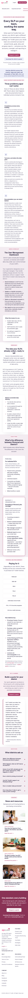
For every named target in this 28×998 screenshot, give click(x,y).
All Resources (18, 962)
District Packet (18, 959)
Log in (14, 2)
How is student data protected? (12, 786)
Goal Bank (17, 940)
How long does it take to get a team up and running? (12, 790)
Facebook (4, 978)
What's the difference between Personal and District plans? (12, 759)
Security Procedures (7, 964)
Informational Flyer (20, 957)
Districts (25, 8)
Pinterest (4, 985)
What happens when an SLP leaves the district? (13, 764)
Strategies (17, 942)
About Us (4, 973)
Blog (3, 975)
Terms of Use (5, 959)
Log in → (4, 946)
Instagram (4, 980)
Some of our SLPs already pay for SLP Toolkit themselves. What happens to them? (13, 770)
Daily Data (17, 945)
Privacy (3, 962)
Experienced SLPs (16, 8)
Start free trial (22, 2)
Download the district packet (14, 59)
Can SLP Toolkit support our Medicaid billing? (11, 781)
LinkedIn (4, 983)
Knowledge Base (6, 957)
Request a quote (14, 55)
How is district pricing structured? (13, 776)
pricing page (10, 662)
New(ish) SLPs (5, 8)
